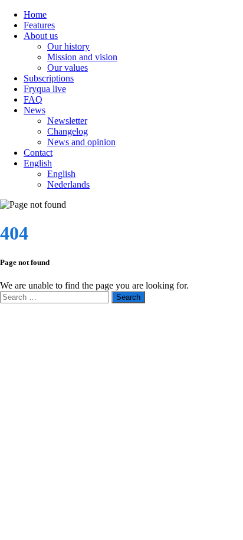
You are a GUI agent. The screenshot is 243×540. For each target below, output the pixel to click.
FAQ (33, 99)
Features (39, 25)
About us (41, 36)
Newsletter (67, 121)
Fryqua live (45, 89)
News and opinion (81, 142)
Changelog (67, 131)
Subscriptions (49, 78)
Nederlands (68, 184)
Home (35, 14)
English (38, 163)
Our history (68, 46)
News (34, 110)
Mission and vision (82, 57)
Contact (38, 153)
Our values (67, 68)
